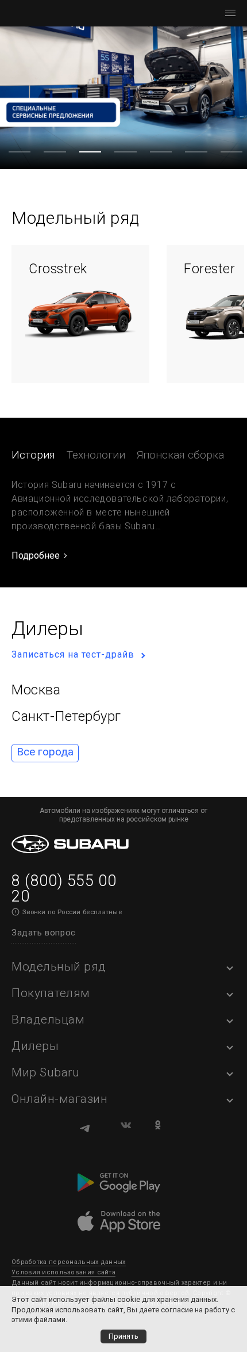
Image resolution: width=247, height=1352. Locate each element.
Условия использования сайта (63, 1272)
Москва (35, 690)
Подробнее (35, 555)
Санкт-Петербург (66, 716)
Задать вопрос (43, 932)
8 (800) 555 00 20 (63, 889)
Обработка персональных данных (68, 1262)
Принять (123, 1336)
